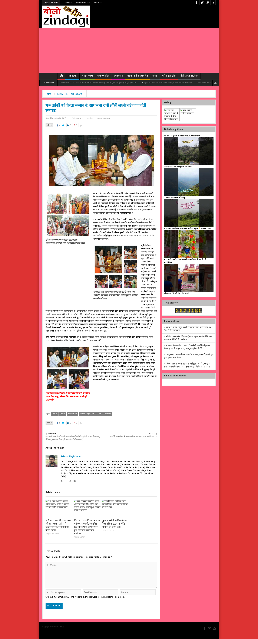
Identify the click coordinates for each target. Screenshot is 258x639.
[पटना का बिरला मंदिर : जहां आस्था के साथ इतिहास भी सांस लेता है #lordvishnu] (189, 278)
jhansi (63, 414)
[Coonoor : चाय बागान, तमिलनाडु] (189, 213)
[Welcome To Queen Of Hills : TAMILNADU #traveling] (189, 151)
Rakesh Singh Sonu (87, 414)
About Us (68, 2)
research (108, 414)
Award (54, 414)
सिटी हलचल (72, 75)
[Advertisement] (129, 50)
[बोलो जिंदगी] (66, 16)
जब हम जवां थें (87, 75)
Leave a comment (103, 118)
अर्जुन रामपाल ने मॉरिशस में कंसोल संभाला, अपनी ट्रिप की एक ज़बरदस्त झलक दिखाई (144, 83)
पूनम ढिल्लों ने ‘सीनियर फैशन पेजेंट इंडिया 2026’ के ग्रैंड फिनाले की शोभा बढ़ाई (114, 524)
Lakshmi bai (72, 414)
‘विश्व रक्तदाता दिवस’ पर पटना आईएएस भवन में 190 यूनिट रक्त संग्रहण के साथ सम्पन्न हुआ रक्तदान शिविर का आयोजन (208, 83)
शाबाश (154, 75)
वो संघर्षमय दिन (103, 75)
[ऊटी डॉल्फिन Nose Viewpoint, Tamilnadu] (189, 182)
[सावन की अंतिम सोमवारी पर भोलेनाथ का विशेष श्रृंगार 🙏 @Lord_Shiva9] (189, 244)
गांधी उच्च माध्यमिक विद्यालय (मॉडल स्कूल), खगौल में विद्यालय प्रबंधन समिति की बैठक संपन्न (58, 525)
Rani (99, 414)
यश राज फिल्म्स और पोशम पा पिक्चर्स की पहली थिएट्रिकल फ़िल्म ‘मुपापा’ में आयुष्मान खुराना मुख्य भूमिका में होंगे (82, 83)
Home (48, 93)
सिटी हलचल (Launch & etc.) (70, 93)
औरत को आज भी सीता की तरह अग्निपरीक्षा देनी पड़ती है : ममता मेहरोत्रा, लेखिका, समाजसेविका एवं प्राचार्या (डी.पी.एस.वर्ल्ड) (73, 436)
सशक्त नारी (118, 75)
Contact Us (98, 2)
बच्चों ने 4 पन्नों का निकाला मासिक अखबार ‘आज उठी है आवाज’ (133, 435)
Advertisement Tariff (83, 2)
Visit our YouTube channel (176, 293)
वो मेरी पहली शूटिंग (169, 75)
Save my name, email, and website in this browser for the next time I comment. (86, 597)
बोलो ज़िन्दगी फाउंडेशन (189, 75)
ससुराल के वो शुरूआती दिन (137, 75)
